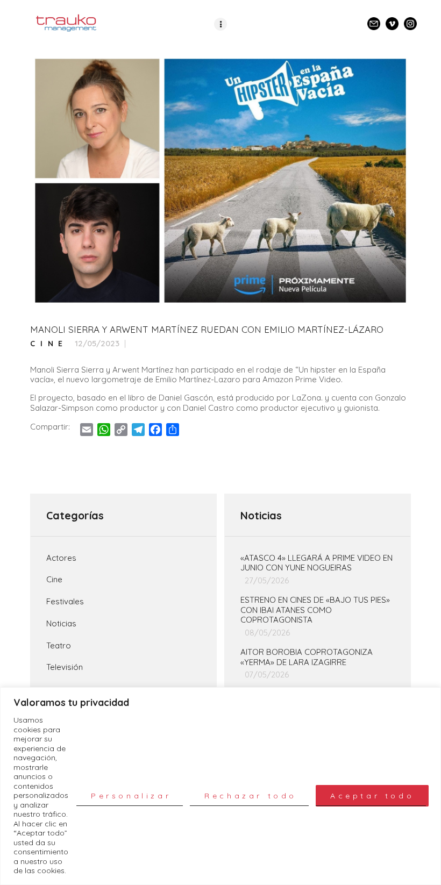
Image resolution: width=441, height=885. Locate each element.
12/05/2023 (97, 343)
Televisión (64, 667)
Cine (49, 343)
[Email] (373, 19)
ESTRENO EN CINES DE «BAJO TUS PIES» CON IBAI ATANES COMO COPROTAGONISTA (315, 610)
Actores (61, 558)
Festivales (65, 601)
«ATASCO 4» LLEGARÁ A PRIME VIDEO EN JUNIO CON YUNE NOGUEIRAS (316, 563)
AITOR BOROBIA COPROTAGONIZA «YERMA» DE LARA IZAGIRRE (306, 657)
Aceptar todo (372, 796)
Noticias (61, 624)
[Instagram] (410, 19)
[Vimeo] (392, 19)
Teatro (58, 646)
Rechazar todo (250, 796)
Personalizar (131, 796)
